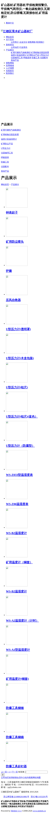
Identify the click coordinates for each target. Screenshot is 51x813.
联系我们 (40, 42)
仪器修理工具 (17, 58)
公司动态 (15, 47)
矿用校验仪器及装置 (40, 52)
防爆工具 (36, 58)
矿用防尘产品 (33, 55)
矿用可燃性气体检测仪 (21, 52)
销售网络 (32, 42)
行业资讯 (23, 47)
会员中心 (21, 777)
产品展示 (10, 50)
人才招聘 (10, 68)
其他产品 (15, 60)
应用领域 (10, 65)
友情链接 (13, 777)
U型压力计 (44, 55)
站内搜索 (29, 777)
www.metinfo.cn (39, 811)
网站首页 (10, 37)
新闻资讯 (10, 45)
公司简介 (15, 42)
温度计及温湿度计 (19, 55)
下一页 (15, 772)
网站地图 (37, 777)
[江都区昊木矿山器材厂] (17, 31)
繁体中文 (10, 23)
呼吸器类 (27, 58)
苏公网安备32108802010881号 (16, 797)
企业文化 (23, 42)
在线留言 (10, 71)
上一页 (4, 772)
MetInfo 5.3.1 (16, 811)
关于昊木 (10, 39)
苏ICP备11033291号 (39, 797)
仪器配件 (44, 58)
